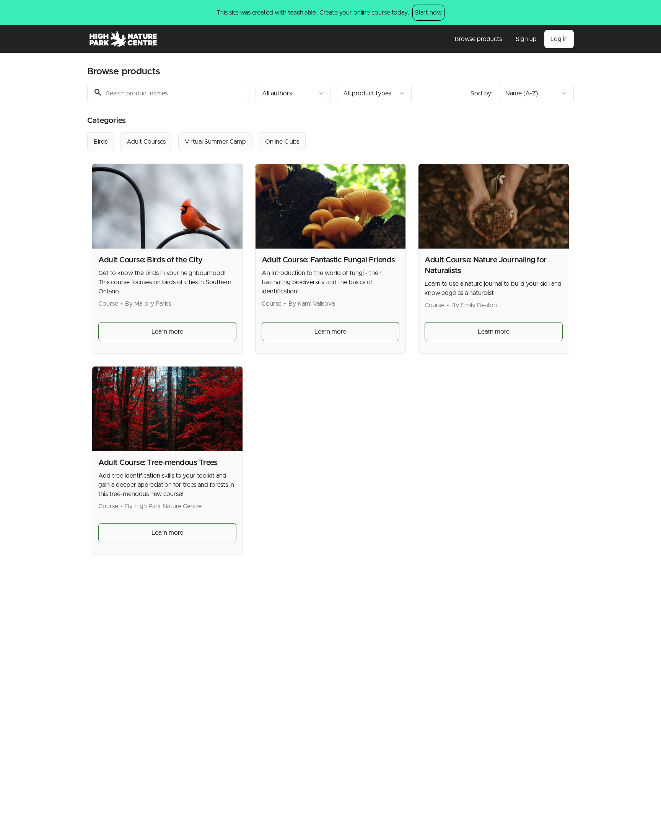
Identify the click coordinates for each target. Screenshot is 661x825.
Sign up (526, 39)
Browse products (478, 39)
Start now (428, 13)
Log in (559, 39)
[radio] (100, 141)
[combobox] (293, 93)
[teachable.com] (302, 12)
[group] (299, 141)
